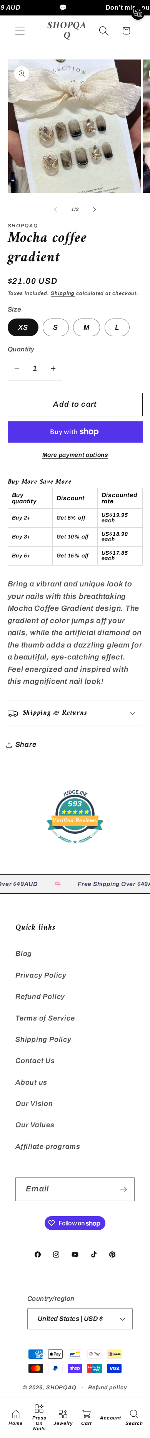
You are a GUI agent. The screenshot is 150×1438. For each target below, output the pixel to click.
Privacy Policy (41, 975)
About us (31, 1082)
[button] (20, 31)
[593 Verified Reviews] (75, 847)
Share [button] (26, 744)
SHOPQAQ (61, 1387)
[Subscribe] (123, 1189)
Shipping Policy (43, 1039)
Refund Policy (40, 996)
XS (23, 327)
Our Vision (34, 1103)
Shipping (63, 293)
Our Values (35, 1125)
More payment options (75, 455)
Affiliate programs (47, 1146)
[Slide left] (55, 209)
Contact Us (35, 1061)
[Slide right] (94, 209)
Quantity (21, 349)
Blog (23, 954)
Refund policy (107, 1387)
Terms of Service (45, 1018)
